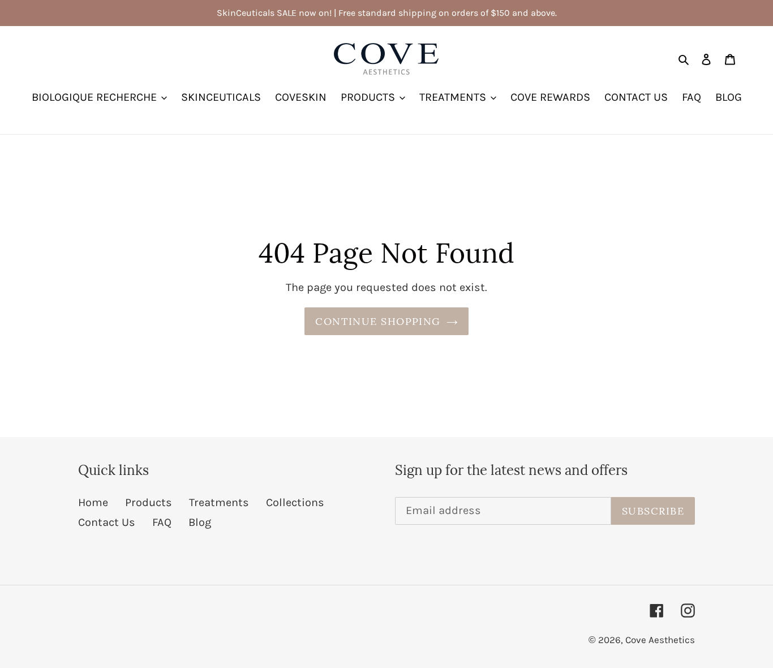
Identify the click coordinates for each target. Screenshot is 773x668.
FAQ (161, 522)
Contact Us (106, 522)
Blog (199, 522)
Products (148, 502)
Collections (295, 502)
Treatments (219, 502)
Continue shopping (377, 321)
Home (93, 502)
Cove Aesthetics (660, 639)
